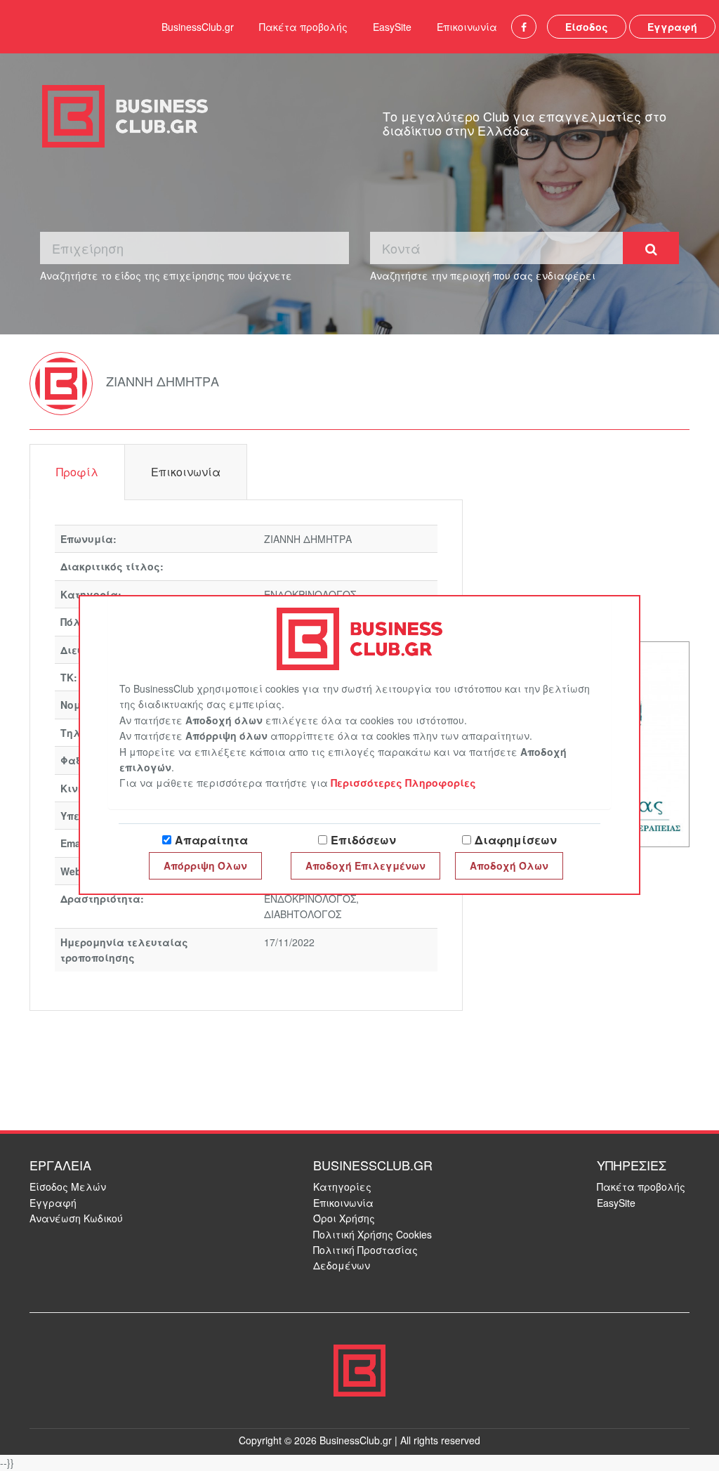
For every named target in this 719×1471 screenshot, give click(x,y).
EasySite (392, 27)
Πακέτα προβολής (303, 27)
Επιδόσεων (363, 840)
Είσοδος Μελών (67, 1186)
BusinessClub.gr (197, 27)
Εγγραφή (672, 27)
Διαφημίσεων (516, 840)
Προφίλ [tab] (77, 472)
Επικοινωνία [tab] (185, 472)
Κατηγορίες (342, 1186)
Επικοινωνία (467, 27)
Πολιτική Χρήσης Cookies (372, 1234)
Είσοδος (586, 27)
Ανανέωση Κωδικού (76, 1218)
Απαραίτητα (211, 840)
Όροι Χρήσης (344, 1218)
